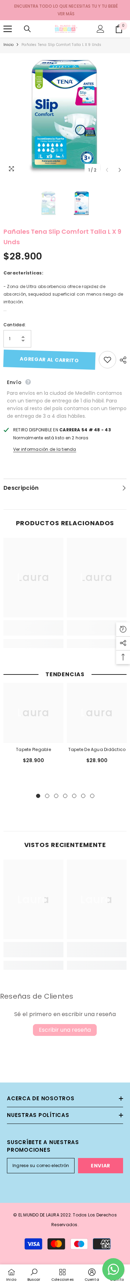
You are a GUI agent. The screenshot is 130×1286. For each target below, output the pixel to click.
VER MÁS (66, 14)
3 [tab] (56, 796)
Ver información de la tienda (44, 449)
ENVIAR (100, 1165)
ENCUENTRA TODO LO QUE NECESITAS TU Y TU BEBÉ (66, 6)
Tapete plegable (33, 749)
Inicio (8, 44)
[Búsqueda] (27, 29)
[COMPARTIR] (121, 360)
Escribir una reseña (65, 1030)
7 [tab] (92, 796)
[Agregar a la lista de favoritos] (107, 359)
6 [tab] (83, 796)
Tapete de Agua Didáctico (97, 749)
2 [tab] (47, 796)
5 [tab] (74, 796)
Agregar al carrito (49, 359)
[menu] (7, 29)
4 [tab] (65, 796)
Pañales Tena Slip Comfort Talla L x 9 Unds (62, 236)
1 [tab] (38, 796)
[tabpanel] (33, 726)
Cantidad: (14, 325)
